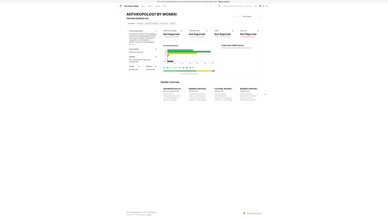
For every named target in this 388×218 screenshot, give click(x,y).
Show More (132, 44)
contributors (152, 212)
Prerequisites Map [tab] (152, 23)
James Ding (136, 212)
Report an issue (223, 2)
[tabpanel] (211, 65)
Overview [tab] (131, 23)
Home (143, 6)
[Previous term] (234, 16)
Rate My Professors (243, 48)
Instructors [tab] (164, 23)
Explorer (150, 6)
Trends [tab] (172, 23)
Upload (157, 6)
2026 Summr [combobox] (247, 16)
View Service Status (254, 213)
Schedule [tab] (140, 23)
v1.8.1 (144, 215)
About (165, 6)
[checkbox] (163, 67)
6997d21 (149, 215)
